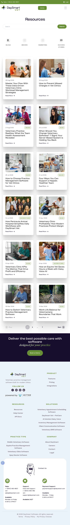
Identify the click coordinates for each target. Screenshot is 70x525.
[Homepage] (10, 8)
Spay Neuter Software (18, 455)
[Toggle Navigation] (65, 8)
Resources (18, 409)
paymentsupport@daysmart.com (53, 489)
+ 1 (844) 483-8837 (11, 489)
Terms (20, 517)
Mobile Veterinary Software (18, 442)
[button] (3, 463)
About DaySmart (52, 442)
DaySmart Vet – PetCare (52, 415)
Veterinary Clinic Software (18, 451)
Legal (52, 453)
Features (51, 379)
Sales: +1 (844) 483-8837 (11, 2)
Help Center (18, 413)
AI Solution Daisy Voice (52, 419)
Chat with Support (29, 489)
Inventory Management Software (52, 423)
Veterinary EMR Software (52, 430)
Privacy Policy (30, 517)
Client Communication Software (52, 426)
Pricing (52, 382)
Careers (52, 445)
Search (62, 26)
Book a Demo (35, 353)
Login (67, 2)
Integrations (52, 386)
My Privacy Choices (44, 517)
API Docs (18, 417)
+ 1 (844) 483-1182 (29, 491)
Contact (51, 449)
